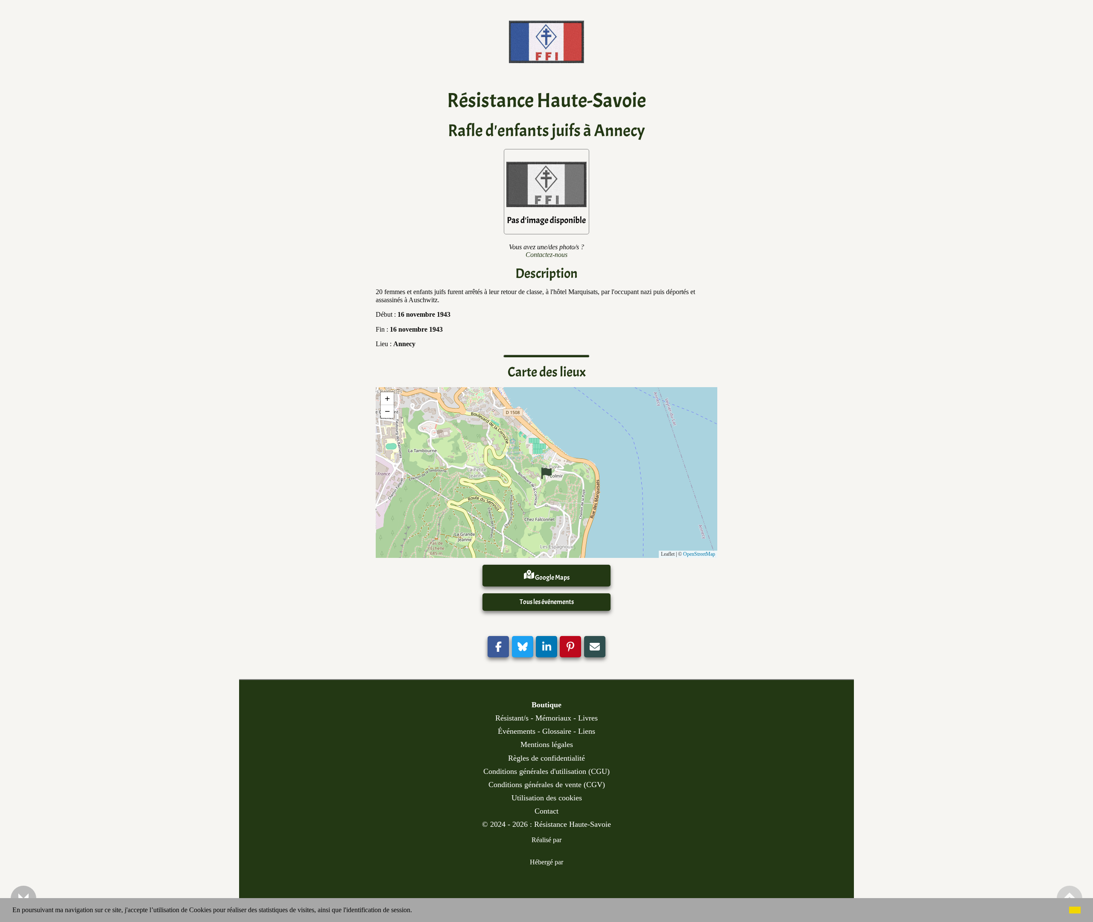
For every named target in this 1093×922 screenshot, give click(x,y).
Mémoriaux (553, 718)
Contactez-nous (546, 254)
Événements (516, 731)
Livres (588, 718)
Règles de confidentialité (546, 758)
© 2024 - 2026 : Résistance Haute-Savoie (546, 824)
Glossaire (556, 731)
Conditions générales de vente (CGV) (546, 784)
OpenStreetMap (699, 554)
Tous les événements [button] (547, 602)
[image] (546, 57)
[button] (415, 911)
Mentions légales (546, 744)
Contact (546, 811)
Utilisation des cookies (546, 798)
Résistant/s (512, 718)
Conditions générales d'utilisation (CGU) (546, 771)
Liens (586, 731)
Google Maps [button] (552, 577)
